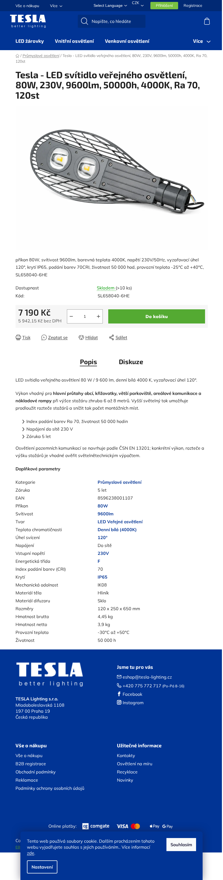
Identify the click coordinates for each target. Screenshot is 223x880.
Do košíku (156, 316)
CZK (135, 2)
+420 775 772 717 (142, 685)
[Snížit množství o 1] (71, 316)
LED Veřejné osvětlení (120, 521)
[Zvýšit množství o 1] (98, 316)
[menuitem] (29, 41)
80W (103, 506)
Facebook (132, 694)
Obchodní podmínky (36, 772)
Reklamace (27, 780)
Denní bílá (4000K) (117, 529)
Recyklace (127, 772)
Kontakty (126, 755)
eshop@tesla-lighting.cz (147, 677)
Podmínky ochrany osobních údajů (50, 788)
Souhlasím (181, 844)
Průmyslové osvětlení (119, 482)
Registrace (193, 5)
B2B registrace (31, 763)
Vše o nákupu (27, 5)
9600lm (105, 513)
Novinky (125, 780)
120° (102, 537)
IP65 (102, 577)
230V (103, 553)
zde (30, 853)
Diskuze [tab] (131, 361)
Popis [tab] (88, 361)
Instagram (133, 702)
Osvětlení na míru (134, 763)
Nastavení (42, 867)
